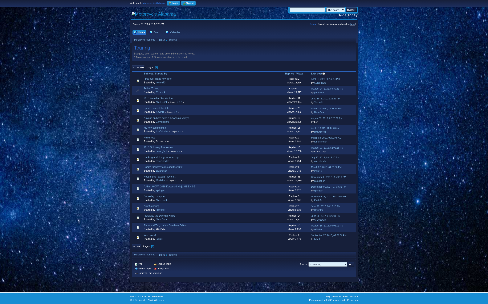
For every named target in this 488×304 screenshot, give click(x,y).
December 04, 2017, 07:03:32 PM (328, 187)
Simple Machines (155, 296)
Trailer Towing (151, 88)
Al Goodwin (320, 219)
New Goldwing (151, 206)
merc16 (318, 171)
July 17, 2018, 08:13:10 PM (325, 157)
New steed (149, 137)
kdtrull (159, 239)
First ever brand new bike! (158, 78)
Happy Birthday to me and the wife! (163, 167)
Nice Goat (161, 102)
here (352, 24)
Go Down (138, 67)
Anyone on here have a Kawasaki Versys (166, 118)
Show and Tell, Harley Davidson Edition (165, 225)
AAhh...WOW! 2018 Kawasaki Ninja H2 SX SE (169, 186)
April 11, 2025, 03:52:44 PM (325, 79)
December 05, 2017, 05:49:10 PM (328, 177)
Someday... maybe (154, 196)
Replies (289, 73)
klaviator (160, 209)
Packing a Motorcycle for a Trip (161, 157)
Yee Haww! (150, 235)
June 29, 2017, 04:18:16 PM (325, 206)
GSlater (318, 229)
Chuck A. (161, 92)
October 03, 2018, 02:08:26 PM (327, 147)
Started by (161, 73)
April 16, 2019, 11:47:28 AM (325, 128)
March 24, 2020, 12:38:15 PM (326, 108)
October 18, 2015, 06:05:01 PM (327, 225)
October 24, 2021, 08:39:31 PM (327, 88)
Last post (316, 73)
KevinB (160, 111)
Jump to (303, 264)
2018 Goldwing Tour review (158, 147)
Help (328, 296)
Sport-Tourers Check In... (158, 108)
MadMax (160, 180)
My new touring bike (155, 127)
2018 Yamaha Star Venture (158, 98)
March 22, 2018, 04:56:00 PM (326, 167)
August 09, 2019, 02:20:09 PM (326, 118)
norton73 (160, 82)
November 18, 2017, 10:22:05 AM (328, 196)
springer (160, 190)
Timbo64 (318, 102)
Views (299, 73)
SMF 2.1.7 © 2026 (138, 296)
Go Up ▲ (354, 296)
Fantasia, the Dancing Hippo (159, 215)
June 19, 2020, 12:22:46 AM (325, 98)
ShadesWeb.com (156, 300)
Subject (148, 73)
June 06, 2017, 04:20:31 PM (325, 216)
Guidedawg (320, 83)
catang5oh (161, 151)
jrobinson (319, 92)
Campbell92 (162, 121)
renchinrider (320, 141)
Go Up (136, 246)
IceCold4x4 (162, 131)
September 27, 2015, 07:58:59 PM (329, 235)
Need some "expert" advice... (160, 176)
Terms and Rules (340, 296)
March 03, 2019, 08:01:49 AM (326, 138)
